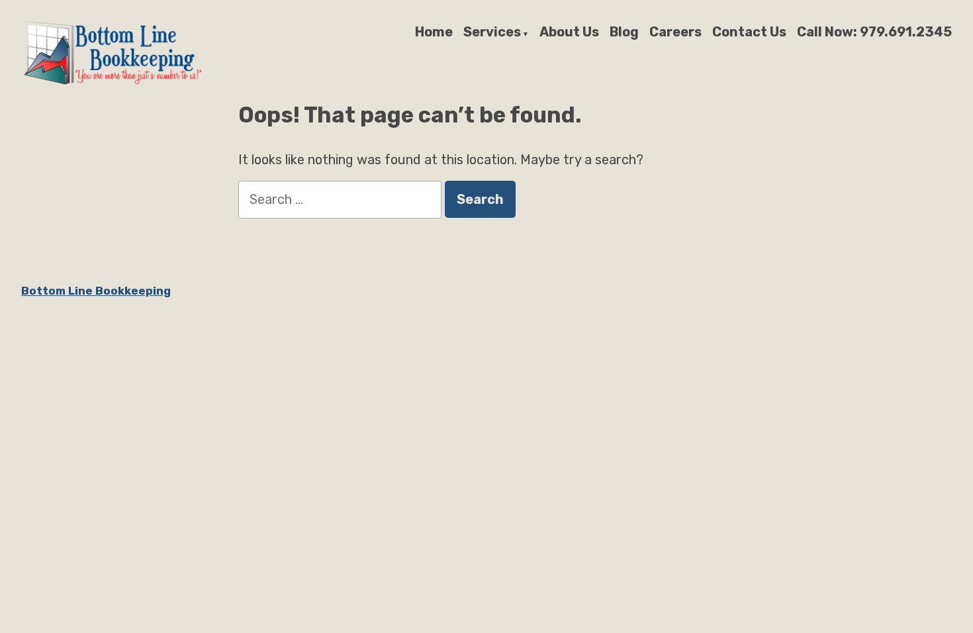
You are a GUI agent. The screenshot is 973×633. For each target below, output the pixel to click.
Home (434, 32)
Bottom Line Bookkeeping (96, 290)
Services (492, 32)
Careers (675, 32)
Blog (624, 32)
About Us (569, 32)
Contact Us (749, 32)
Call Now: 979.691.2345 (874, 32)
